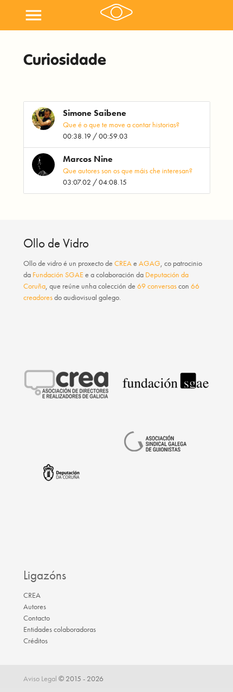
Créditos (35, 640)
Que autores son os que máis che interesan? (127, 170)
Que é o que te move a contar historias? (121, 124)
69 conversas (157, 286)
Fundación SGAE (58, 274)
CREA (123, 263)
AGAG (149, 263)
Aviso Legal (40, 678)
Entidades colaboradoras (59, 629)
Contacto (36, 618)
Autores (34, 606)
